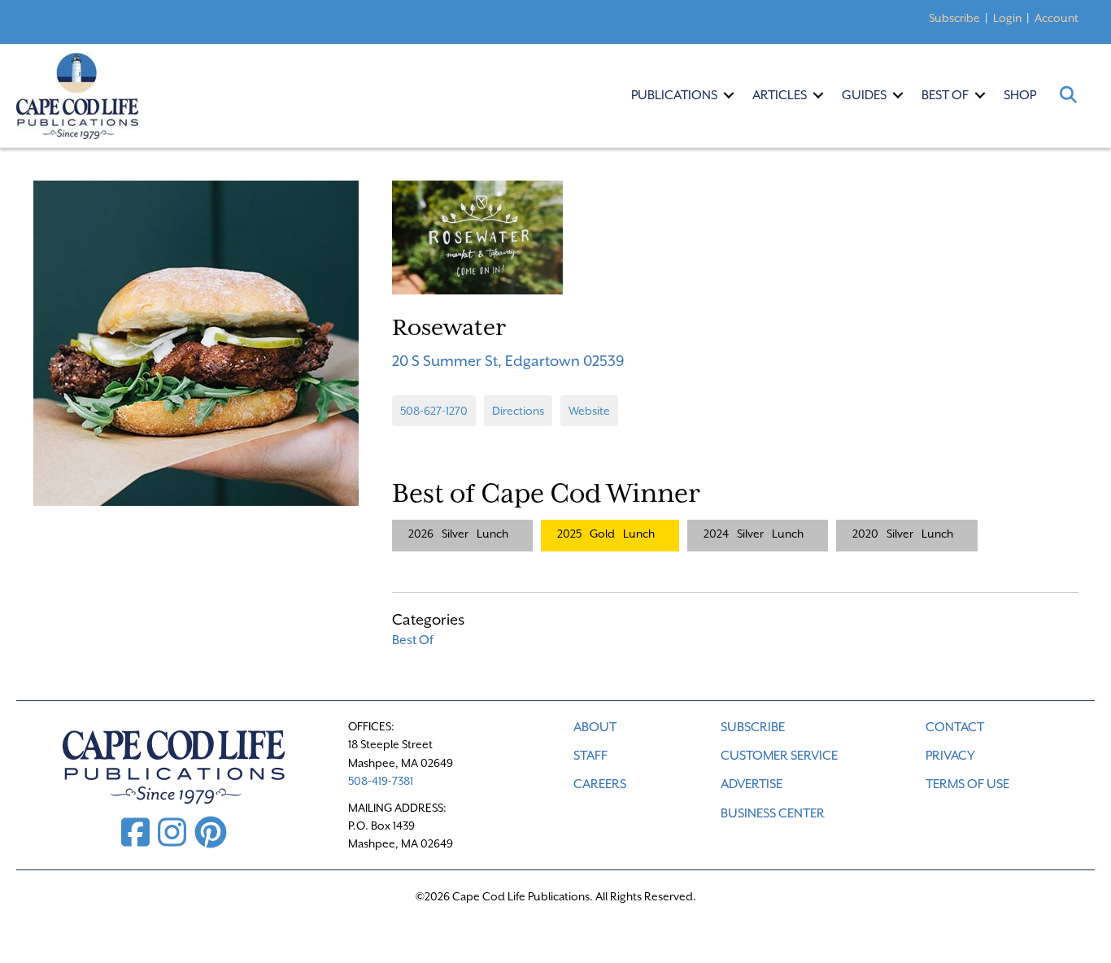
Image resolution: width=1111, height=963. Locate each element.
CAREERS (599, 784)
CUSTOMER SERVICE (779, 755)
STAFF (590, 755)
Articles (779, 95)
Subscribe (954, 17)
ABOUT (594, 727)
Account (1056, 17)
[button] (728, 95)
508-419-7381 (380, 780)
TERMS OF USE (967, 784)
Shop (1020, 95)
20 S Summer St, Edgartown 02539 (508, 360)
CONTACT (955, 727)
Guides (864, 95)
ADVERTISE (751, 784)
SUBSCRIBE (753, 727)
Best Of (945, 95)
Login (1007, 17)
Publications (674, 95)
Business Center (773, 813)
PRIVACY (950, 755)
